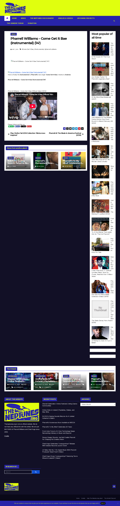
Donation (31, 23)
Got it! (103, 503)
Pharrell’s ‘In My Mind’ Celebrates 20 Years (73, 163)
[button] (114, 21)
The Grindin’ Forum (15, 23)
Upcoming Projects (86, 18)
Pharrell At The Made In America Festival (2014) (65, 134)
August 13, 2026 (14, 384)
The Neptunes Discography (42, 18)
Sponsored (12, 376)
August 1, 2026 (70, 384)
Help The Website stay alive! (95, 498)
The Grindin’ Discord (110, 498)
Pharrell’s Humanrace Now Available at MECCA (45, 163)
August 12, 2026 (42, 384)
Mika (79, 384)
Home (14, 18)
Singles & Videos (65, 18)
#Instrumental (39, 49)
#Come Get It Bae (28, 49)
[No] (118, 503)
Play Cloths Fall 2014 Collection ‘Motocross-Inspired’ (28, 134)
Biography (112, 168)
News (23, 18)
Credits (6, 436)
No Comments (18, 387)
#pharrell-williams (50, 49)
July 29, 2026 (97, 384)
